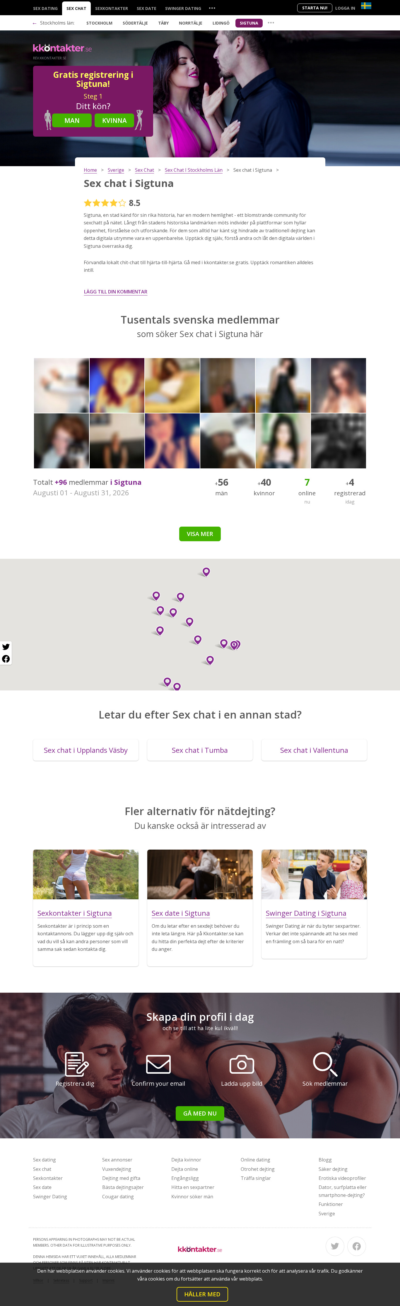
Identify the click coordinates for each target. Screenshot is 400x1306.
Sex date (146, 8)
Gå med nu (200, 1113)
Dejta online (184, 1169)
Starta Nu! (314, 8)
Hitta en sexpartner (192, 1187)
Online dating (255, 1160)
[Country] (366, 5)
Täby (163, 23)
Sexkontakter (111, 8)
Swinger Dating (183, 8)
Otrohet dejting (258, 1169)
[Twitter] (335, 1246)
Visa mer (200, 534)
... (212, 7)
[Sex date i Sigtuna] (200, 874)
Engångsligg (185, 1178)
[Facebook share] (6, 659)
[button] (195, 640)
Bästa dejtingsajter (123, 1187)
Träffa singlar (256, 1178)
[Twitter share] (6, 647)
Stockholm (99, 23)
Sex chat (76, 8)
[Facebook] (356, 1246)
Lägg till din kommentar (115, 291)
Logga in (345, 8)
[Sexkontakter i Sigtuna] (86, 874)
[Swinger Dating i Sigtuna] (314, 874)
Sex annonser (117, 1160)
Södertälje (135, 23)
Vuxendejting (116, 1169)
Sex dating (45, 8)
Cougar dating (118, 1196)
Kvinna (114, 120)
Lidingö (221, 23)
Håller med (202, 1294)
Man (72, 120)
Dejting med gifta (121, 1178)
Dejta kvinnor (186, 1160)
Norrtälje (190, 23)
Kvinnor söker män (192, 1196)
